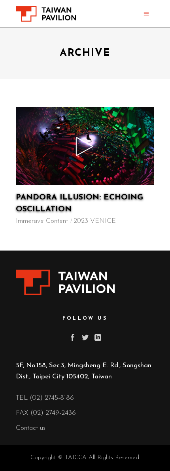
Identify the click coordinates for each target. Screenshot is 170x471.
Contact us (30, 428)
